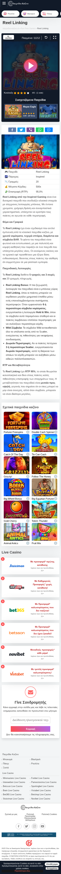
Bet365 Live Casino (12, 794)
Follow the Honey (41, 476)
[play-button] (30, 66)
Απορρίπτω (52, 868)
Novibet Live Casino (40, 798)
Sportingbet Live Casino (42, 786)
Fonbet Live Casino (40, 778)
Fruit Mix (36, 543)
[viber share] (30, 129)
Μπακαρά (7, 759)
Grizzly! (8, 476)
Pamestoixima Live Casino (43, 782)
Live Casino (8, 773)
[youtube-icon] (42, 826)
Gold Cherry (10, 521)
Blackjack (36, 759)
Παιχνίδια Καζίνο (10, 754)
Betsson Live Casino (12, 786)
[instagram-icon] (34, 826)
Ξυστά (6, 767)
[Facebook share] (12, 129)
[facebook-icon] (18, 826)
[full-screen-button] (54, 37)
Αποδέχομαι (52, 864)
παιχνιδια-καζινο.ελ (11, 28)
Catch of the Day (13, 454)
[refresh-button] (45, 37)
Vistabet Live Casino (41, 790)
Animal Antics (11, 543)
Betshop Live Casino (41, 794)
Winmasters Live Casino (14, 778)
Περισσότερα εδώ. (22, 871)
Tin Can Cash (39, 454)
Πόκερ (6, 763)
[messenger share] (49, 129)
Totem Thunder (40, 521)
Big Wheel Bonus (13, 498)
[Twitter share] (21, 129)
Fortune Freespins (13, 432)
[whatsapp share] (40, 129)
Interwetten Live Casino (14, 782)
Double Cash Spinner (43, 432)
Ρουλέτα (35, 763)
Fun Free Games (28, 28)
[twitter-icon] (26, 826)
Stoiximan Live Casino (13, 798)
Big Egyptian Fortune (43, 498)
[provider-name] (8, 38)
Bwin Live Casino (11, 790)
